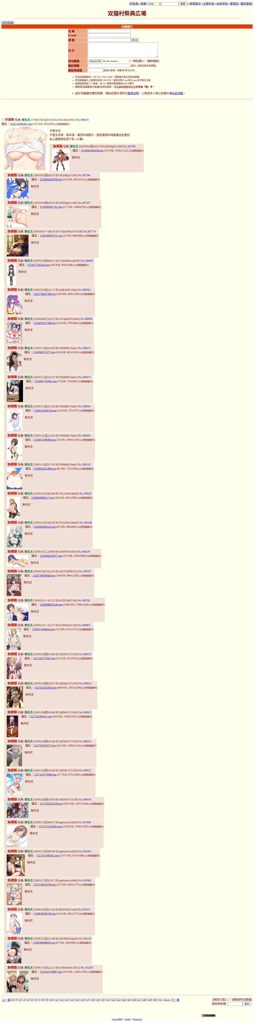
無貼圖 (137, 60)
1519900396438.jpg (92, 150)
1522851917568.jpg (45, 323)
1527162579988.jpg (45, 774)
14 (72, 999)
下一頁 (175, 999)
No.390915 (85, 712)
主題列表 (208, 3)
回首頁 (134, 3)
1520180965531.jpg (51, 235)
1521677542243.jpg (38, 264)
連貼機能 (152, 60)
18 (92, 999)
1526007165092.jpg (45, 381)
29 (149, 999)
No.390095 (84, 435)
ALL (167, 999)
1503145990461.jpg (21, 123)
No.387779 (89, 231)
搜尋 (143, 3)
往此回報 (177, 93)
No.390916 (85, 741)
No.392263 (87, 967)
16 (82, 999)
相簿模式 (195, 3)
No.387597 (84, 202)
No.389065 (86, 318)
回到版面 (7, 22)
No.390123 (84, 464)
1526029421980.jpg (45, 468)
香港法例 (133, 93)
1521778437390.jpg (45, 293)
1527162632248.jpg (51, 803)
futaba (128, 1019)
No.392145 (85, 938)
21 (108, 999)
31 (160, 999)
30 (155, 999)
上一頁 (6, 999)
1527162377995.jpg (44, 658)
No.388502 (84, 289)
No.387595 (129, 146)
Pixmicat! (137, 1019)
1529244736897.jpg (51, 971)
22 (113, 999)
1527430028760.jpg (45, 884)
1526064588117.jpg (42, 497)
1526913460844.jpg (43, 629)
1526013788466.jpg (45, 439)
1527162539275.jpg (45, 745)
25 (129, 999)
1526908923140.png (51, 604)
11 (56, 999)
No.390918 (85, 799)
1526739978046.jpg (44, 575)
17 (87, 999)
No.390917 (85, 770)
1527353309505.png (47, 855)
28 (144, 999)
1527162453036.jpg (45, 687)
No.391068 (84, 880)
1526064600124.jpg (45, 526)
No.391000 (84, 822)
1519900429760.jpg (51, 179)
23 (118, 999)
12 (61, 999)
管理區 (234, 3)
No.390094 (84, 406)
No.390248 (85, 522)
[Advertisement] (127, 108)
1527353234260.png (50, 826)
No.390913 (85, 654)
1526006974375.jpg (44, 352)
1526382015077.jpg (51, 555)
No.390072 (84, 348)
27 (139, 999)
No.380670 (82, 119)
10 (51, 999)
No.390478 (84, 551)
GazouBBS (117, 1019)
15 (77, 999)
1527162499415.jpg (41, 716)
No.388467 (87, 260)
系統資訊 (222, 3)
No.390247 (85, 493)
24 (124, 999)
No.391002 (84, 851)
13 (66, 999)
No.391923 (84, 909)
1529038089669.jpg (44, 942)
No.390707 (85, 571)
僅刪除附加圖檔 (241, 999)
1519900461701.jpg (51, 206)
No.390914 (85, 683)
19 (98, 999)
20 (103, 999)
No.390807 (84, 625)
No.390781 (84, 600)
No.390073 (84, 377)
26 (134, 999)
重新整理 (246, 3)
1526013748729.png (45, 410)
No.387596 (84, 175)
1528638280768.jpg (45, 913)
